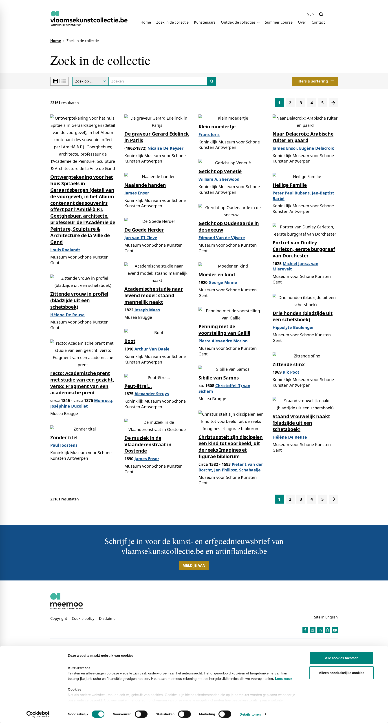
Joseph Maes (147, 309)
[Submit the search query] (211, 81)
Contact (318, 22)
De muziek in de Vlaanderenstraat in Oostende (148, 444)
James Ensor (285, 148)
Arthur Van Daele (152, 349)
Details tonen (250, 714)
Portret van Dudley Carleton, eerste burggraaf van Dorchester (304, 249)
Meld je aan (194, 565)
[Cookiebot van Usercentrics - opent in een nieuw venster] (38, 714)
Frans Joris (209, 134)
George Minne (223, 282)
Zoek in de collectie (172, 22)
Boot (129, 341)
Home (146, 22)
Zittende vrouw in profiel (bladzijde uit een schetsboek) (79, 300)
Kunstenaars (205, 22)
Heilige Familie (290, 185)
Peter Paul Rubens (291, 193)
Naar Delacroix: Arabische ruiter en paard (303, 137)
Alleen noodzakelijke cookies (341, 672)
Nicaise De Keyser (165, 148)
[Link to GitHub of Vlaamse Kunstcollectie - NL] (327, 630)
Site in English (326, 617)
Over (302, 22)
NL (309, 14)
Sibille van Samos (218, 378)
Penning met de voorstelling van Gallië (224, 329)
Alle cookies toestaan (341, 658)
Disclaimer (108, 618)
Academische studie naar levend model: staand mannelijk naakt (153, 295)
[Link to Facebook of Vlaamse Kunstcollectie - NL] (305, 630)
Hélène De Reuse (67, 314)
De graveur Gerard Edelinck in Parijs (156, 137)
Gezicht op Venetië (220, 171)
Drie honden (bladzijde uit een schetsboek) (303, 316)
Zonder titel (63, 437)
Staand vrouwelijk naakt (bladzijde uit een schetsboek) (301, 423)
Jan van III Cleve (140, 237)
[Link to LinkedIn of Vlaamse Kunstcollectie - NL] (320, 630)
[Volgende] (333, 102)
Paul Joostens (63, 445)
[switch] (141, 714)
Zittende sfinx (289, 364)
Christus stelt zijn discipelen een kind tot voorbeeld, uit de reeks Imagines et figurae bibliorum (230, 447)
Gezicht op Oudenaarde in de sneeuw (228, 226)
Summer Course (279, 22)
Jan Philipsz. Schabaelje (237, 470)
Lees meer (283, 679)
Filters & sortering (311, 81)
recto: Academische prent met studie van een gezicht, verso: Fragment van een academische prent (82, 383)
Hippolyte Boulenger (293, 327)
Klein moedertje (217, 126)
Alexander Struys (151, 393)
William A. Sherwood (218, 179)
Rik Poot (291, 372)
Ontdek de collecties (238, 22)
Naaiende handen (145, 185)
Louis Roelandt (65, 249)
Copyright (58, 618)
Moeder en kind (216, 274)
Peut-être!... (138, 386)
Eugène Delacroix (316, 148)
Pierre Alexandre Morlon (223, 341)
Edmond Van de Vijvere (221, 237)
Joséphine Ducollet (69, 406)
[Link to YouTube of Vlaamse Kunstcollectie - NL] (335, 630)
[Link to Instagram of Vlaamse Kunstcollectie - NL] (312, 630)
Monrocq (103, 400)
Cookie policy (83, 618)
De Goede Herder (144, 230)
